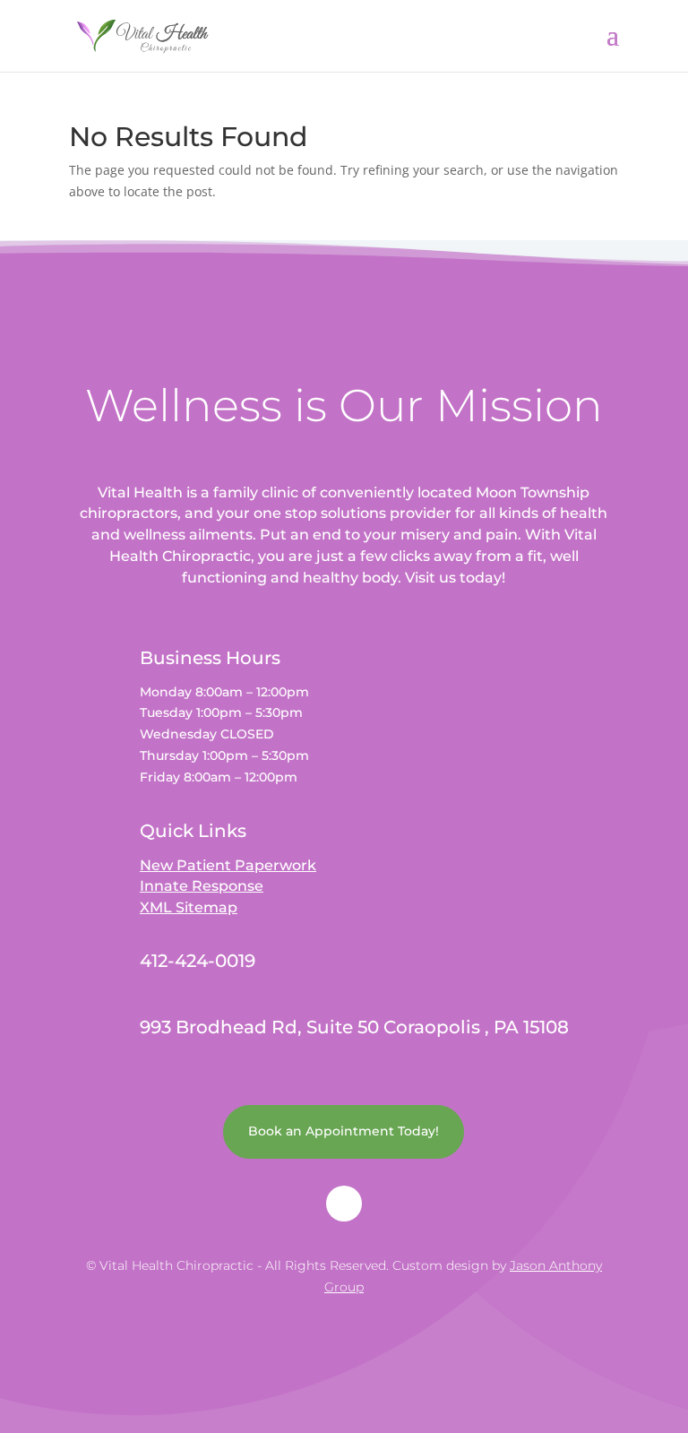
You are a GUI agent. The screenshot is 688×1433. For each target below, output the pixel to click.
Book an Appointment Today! (343, 1131)
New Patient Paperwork (228, 865)
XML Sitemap (188, 907)
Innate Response (201, 885)
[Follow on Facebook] (344, 1204)
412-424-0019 (197, 960)
